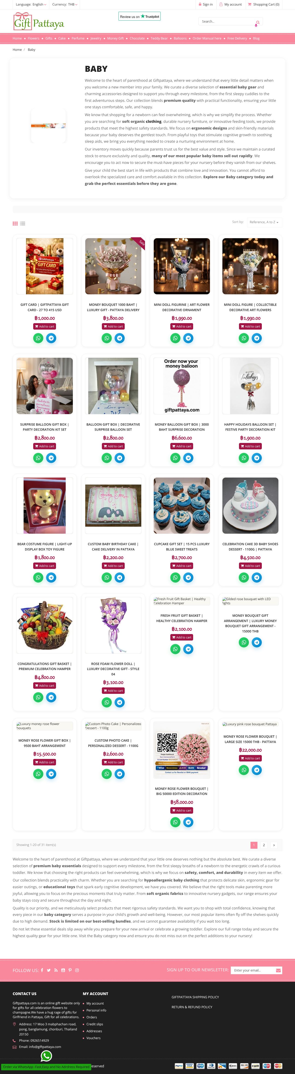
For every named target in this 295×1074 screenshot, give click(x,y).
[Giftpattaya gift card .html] (45, 266)
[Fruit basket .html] (182, 601)
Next (274, 845)
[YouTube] (63, 970)
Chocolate (137, 38)
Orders (91, 1017)
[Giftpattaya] (56, 970)
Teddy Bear (159, 38)
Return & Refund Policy (192, 1007)
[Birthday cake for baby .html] (113, 506)
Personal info (96, 1010)
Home (17, 38)
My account (95, 993)
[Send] (46, 1056)
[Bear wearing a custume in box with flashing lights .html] (45, 506)
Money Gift (115, 38)
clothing (154, 121)
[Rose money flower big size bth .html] (250, 724)
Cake (62, 38)
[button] (45, 4)
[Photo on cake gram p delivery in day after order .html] (113, 726)
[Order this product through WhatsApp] (38, 338)
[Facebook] (42, 970)
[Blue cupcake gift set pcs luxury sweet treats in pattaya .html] (182, 506)
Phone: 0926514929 (34, 1040)
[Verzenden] (258, 21)
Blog (256, 38)
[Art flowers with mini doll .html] (182, 266)
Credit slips (94, 1024)
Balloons (180, 38)
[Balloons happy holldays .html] (250, 386)
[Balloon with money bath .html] (182, 386)
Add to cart (46, 326)
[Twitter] (48, 970)
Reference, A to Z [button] (265, 222)
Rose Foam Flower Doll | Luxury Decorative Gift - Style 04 (113, 669)
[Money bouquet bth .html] (250, 601)
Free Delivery (237, 38)
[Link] (59, 21)
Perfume (78, 38)
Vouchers (93, 1038)
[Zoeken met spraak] (256, 25)
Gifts (48, 38)
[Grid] (15, 223)
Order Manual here (207, 38)
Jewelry (96, 38)
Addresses (94, 1031)
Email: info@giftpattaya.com (40, 1047)
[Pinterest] (70, 970)
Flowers (33, 38)
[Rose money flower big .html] (182, 750)
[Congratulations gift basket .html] (45, 625)
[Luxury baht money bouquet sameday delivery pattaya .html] (113, 266)
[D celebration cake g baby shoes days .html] (250, 506)
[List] (22, 223)
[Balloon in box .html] (45, 386)
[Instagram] (76, 970)
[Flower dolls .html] (113, 625)
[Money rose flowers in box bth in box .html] (45, 726)
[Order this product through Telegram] (51, 338)
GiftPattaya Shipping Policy (195, 997)
